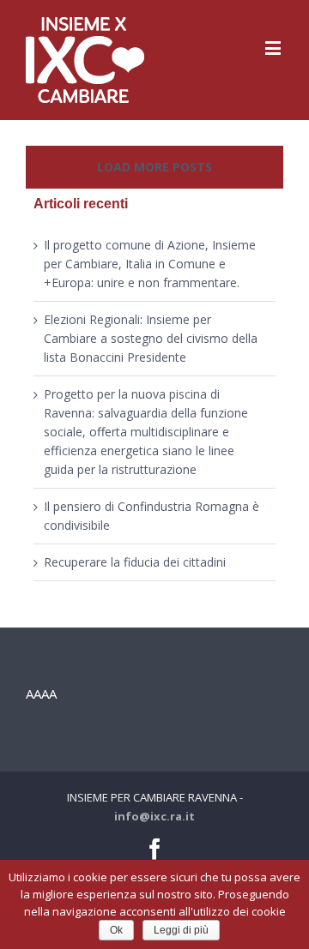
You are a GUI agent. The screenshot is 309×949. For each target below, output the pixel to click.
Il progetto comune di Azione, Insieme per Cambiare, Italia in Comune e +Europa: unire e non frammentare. (150, 264)
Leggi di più (181, 930)
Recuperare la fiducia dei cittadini (135, 562)
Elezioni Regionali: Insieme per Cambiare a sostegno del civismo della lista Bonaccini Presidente (151, 338)
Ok (116, 930)
